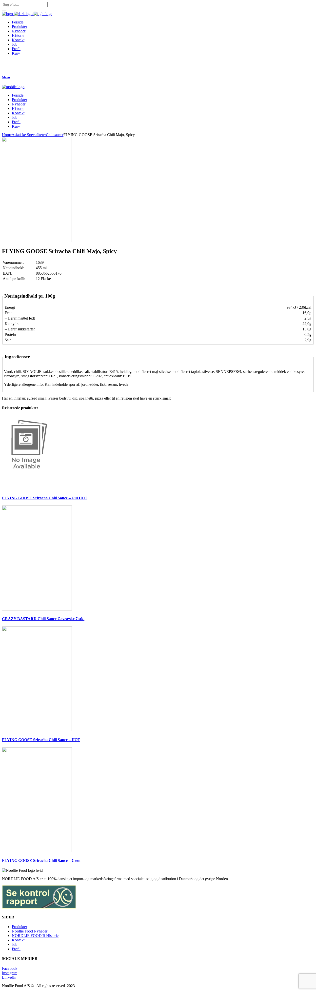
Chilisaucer (54, 135)
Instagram (9, 973)
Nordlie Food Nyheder (29, 931)
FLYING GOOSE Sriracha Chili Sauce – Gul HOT (44, 498)
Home (7, 135)
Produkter (19, 927)
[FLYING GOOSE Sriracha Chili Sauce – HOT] (37, 730)
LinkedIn (9, 977)
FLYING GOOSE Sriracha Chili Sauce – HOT (41, 740)
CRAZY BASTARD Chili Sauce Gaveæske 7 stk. (43, 619)
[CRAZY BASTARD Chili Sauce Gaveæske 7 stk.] (37, 609)
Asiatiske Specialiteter (29, 135)
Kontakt (18, 940)
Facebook (9, 968)
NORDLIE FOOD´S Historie (35, 935)
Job (14, 944)
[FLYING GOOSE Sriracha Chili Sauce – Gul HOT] (26, 488)
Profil (16, 949)
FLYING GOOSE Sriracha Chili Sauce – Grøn (41, 860)
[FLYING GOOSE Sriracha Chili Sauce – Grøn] (37, 851)
